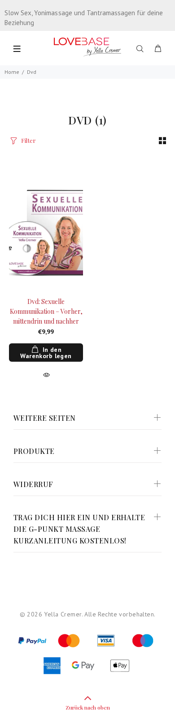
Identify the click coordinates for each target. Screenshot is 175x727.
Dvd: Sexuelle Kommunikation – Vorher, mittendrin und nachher (46, 311)
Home (11, 71)
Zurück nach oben (88, 707)
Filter (28, 140)
